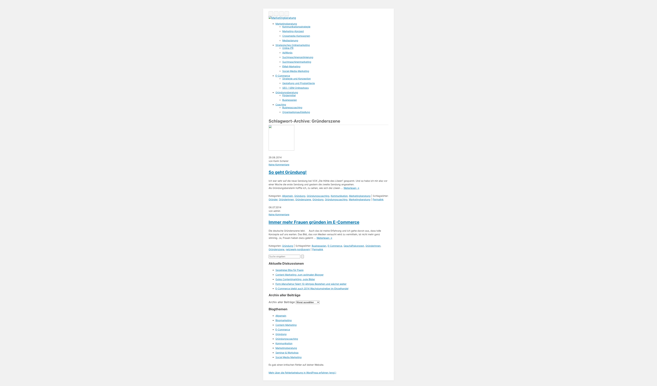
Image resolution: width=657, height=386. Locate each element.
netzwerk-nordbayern (298, 249)
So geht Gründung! (288, 172)
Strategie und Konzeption (296, 78)
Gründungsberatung (286, 92)
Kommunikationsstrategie (296, 26)
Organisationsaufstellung (296, 112)
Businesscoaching (292, 107)
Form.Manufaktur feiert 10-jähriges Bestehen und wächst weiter (310, 283)
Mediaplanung (290, 40)
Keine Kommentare (279, 164)
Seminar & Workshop (287, 352)
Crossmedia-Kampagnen (296, 35)
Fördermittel (289, 95)
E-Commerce (282, 75)
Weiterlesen (351, 188)
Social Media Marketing (288, 357)
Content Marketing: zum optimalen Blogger (299, 274)
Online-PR (287, 47)
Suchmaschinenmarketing (296, 61)
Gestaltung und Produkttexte (298, 83)
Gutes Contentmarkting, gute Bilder (295, 279)
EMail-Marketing (291, 66)
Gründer (273, 199)
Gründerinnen (286, 199)
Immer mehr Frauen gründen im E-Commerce (314, 222)
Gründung (299, 195)
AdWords (287, 52)
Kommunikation (339, 195)
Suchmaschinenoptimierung (297, 57)
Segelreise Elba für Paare (289, 270)
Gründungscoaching (318, 195)
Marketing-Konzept (293, 31)
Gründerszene (303, 199)
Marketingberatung (286, 23)
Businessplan (289, 99)
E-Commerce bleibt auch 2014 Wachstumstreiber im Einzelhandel (311, 288)
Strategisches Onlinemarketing (292, 45)
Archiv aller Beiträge (282, 302)
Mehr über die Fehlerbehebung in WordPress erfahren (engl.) (302, 372)
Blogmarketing (283, 320)
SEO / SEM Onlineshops (295, 87)
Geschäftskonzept (354, 245)
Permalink (378, 199)
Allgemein (287, 195)
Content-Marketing (286, 324)
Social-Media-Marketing (295, 71)
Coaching (280, 104)
